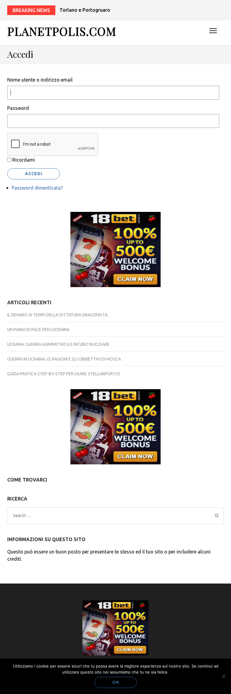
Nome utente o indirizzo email (39, 79)
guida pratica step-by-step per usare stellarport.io (63, 373)
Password (18, 108)
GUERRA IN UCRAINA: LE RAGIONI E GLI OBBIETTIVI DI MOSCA (64, 359)
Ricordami (23, 160)
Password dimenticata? (37, 188)
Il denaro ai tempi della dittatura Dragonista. (57, 314)
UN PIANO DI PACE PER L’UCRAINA (38, 329)
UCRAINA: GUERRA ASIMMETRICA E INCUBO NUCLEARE (58, 344)
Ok (115, 682)
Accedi (33, 173)
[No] (223, 676)
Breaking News (31, 10)
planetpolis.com (61, 31)
